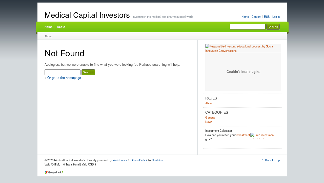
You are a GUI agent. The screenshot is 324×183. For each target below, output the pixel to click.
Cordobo (157, 160)
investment (243, 135)
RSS (267, 16)
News (208, 122)
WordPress (120, 160)
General (210, 117)
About (61, 27)
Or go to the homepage (64, 77)
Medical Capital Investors (87, 14)
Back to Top (272, 160)
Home (245, 16)
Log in (276, 16)
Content (256, 16)
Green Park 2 (139, 160)
